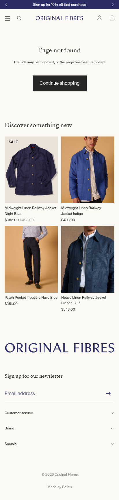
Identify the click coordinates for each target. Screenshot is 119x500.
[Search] (19, 18)
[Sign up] (108, 394)
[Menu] (7, 17)
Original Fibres (66, 474)
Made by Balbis (59, 487)
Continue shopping (60, 83)
